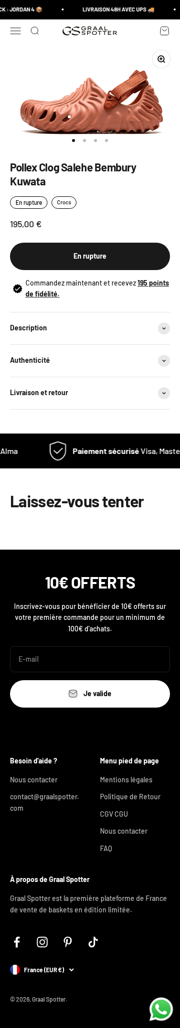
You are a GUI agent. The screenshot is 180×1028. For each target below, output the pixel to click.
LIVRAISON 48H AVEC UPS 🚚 (117, 9)
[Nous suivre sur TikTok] (93, 942)
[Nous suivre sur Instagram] (42, 942)
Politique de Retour (130, 796)
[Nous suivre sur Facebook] (17, 942)
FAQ (106, 848)
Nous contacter (34, 779)
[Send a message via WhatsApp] (161, 1009)
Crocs (64, 202)
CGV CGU (114, 814)
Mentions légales (126, 779)
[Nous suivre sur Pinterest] (67, 942)
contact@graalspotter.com (44, 802)
